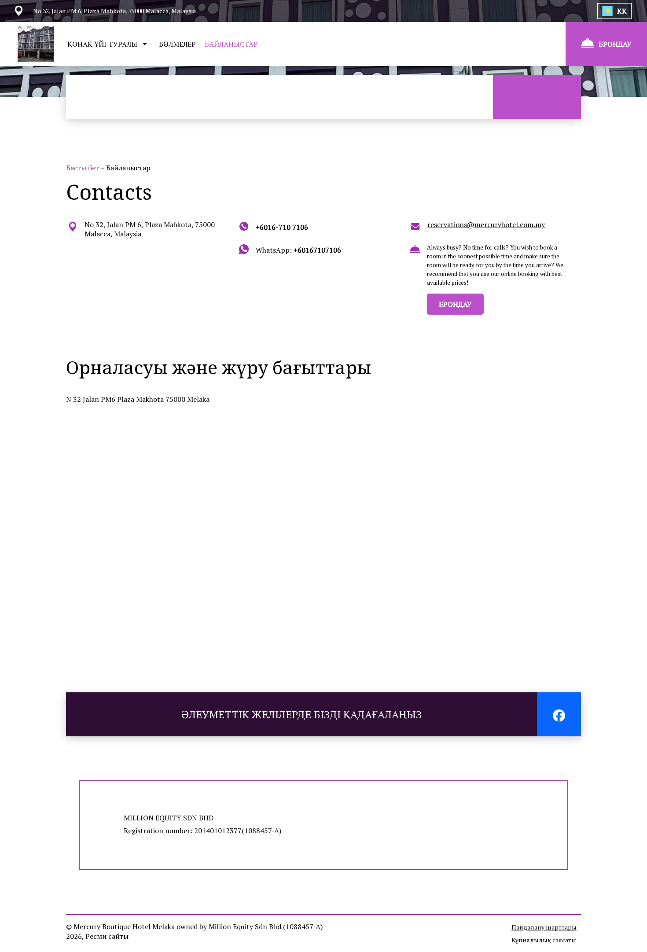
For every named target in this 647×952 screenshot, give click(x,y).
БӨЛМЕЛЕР (177, 44)
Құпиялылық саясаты (543, 940)
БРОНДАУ (455, 304)
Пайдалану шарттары (544, 927)
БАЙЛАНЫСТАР (231, 44)
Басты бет (83, 168)
